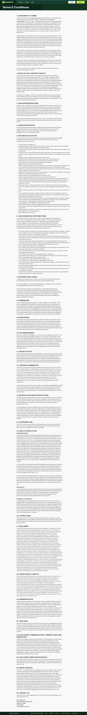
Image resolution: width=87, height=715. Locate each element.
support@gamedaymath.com (23, 706)
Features (20, 2)
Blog (46, 713)
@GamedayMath (39, 713)
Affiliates (51, 713)
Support (57, 713)
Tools (32, 2)
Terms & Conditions (65, 713)
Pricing (27, 2)
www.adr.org (37, 444)
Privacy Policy (75, 713)
